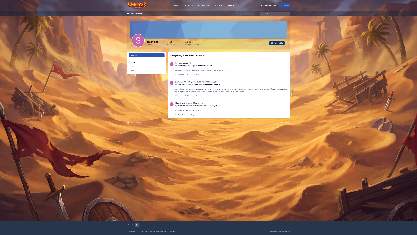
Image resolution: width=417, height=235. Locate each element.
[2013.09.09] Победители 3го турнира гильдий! (196, 82)
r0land (195, 84)
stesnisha (181, 66)
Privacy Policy (143, 231)
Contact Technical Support (158, 231)
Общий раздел (211, 106)
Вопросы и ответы (205, 66)
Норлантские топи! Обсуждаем (189, 103)
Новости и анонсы (212, 84)
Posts (133, 70)
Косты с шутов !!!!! (183, 63)
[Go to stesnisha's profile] (172, 64)
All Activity (134, 55)
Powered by (279, 231)
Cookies (172, 231)
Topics (133, 66)
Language (131, 231)
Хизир (195, 106)
